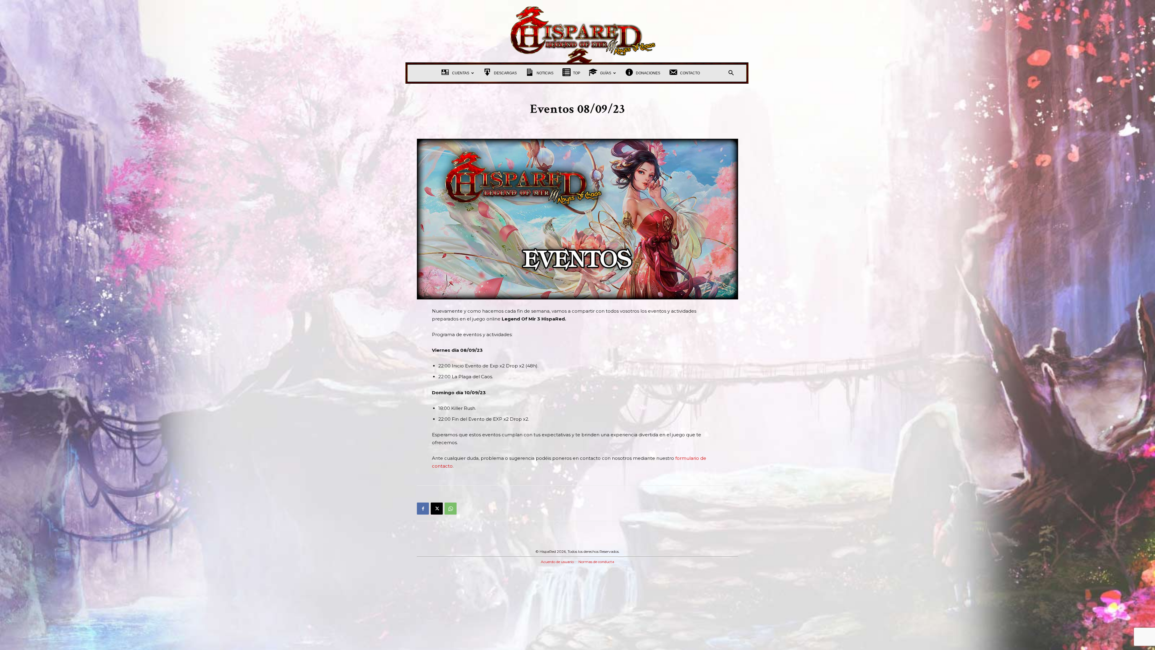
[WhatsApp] (451, 509)
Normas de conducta (596, 561)
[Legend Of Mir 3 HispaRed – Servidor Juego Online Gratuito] (577, 31)
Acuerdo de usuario (557, 561)
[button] (731, 73)
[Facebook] (423, 509)
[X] (437, 509)
